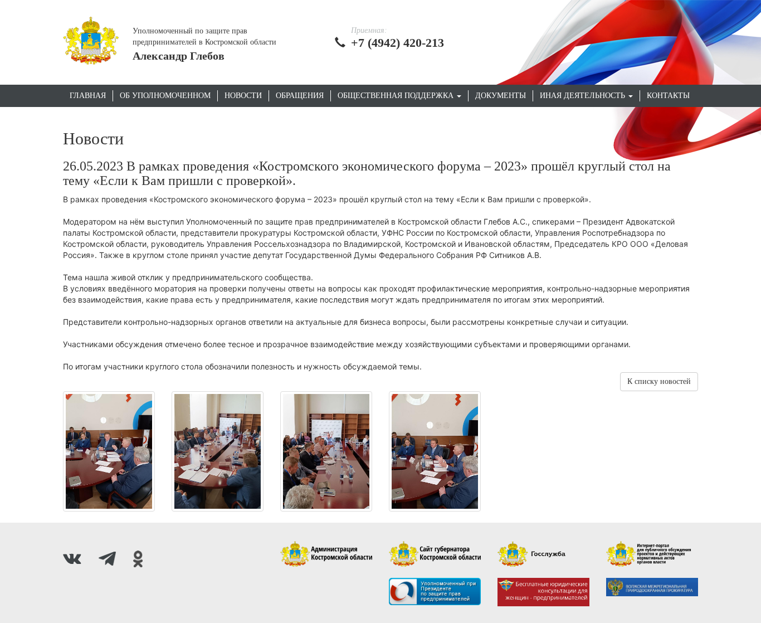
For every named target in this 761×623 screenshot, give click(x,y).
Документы (500, 95)
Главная (88, 95)
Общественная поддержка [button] (397, 95)
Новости (243, 95)
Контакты (668, 95)
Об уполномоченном (165, 95)
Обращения (300, 95)
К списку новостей (659, 381)
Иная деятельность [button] (583, 95)
